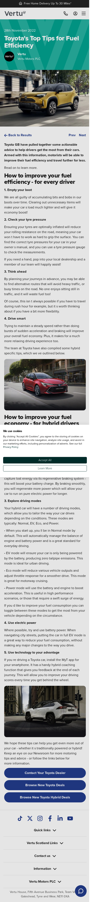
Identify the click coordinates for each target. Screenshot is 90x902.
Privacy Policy (14, 447)
